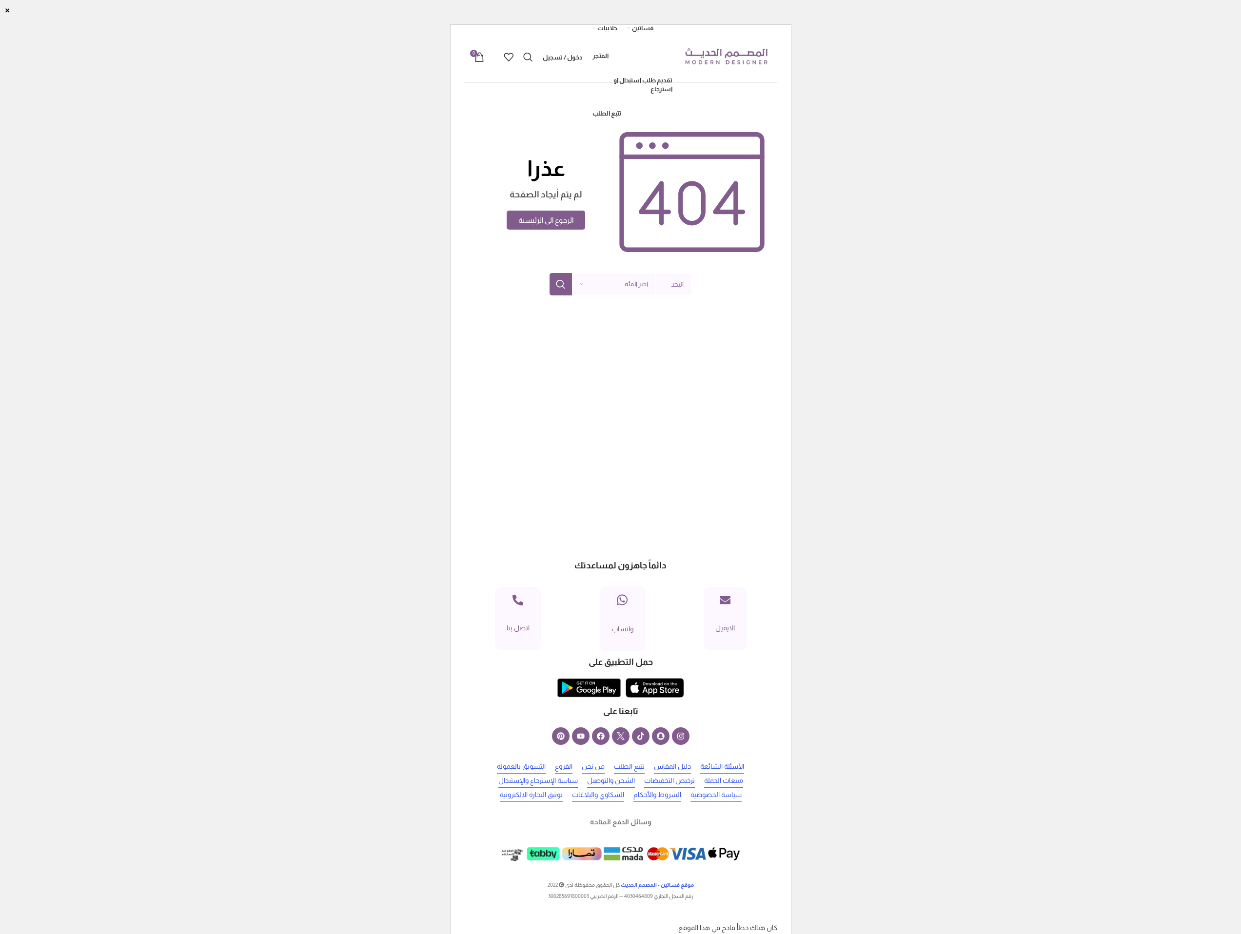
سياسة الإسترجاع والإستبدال (538, 780)
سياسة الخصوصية (716, 794)
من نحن (593, 766)
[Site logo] (726, 56)
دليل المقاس (672, 766)
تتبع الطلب (629, 766)
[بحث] (528, 57)
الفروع (563, 766)
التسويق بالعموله (521, 766)
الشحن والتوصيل (611, 780)
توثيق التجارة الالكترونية (531, 794)
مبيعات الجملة (723, 780)
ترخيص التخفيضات (669, 780)
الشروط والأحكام (657, 794)
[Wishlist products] (508, 57)
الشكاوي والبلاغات (598, 794)
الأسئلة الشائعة (722, 766)
